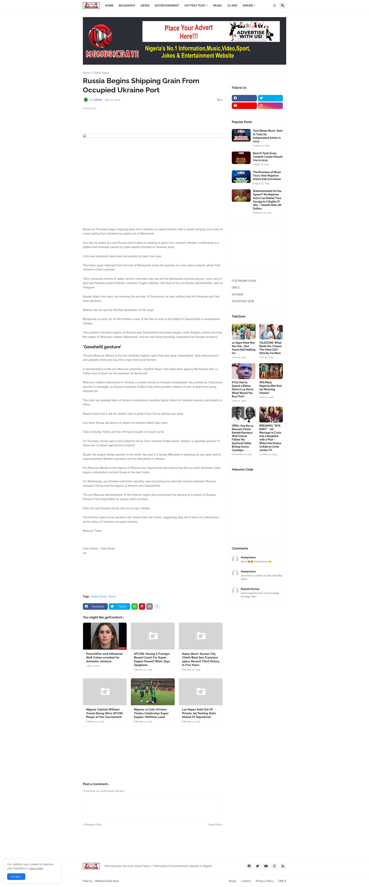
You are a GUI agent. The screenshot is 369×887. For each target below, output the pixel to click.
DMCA (236, 287)
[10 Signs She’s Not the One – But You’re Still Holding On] (243, 331)
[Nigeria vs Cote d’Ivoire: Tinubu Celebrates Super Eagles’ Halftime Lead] (153, 691)
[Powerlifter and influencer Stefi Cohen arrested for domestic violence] (105, 636)
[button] (274, 5)
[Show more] (157, 606)
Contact (246, 881)
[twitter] (270, 98)
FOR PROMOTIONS (244, 280)
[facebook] (244, 98)
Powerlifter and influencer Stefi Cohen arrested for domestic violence (104, 657)
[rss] (283, 866)
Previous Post (93, 824)
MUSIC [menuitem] (217, 5)
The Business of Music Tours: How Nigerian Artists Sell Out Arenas (267, 176)
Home (86, 72)
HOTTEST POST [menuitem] (194, 5)
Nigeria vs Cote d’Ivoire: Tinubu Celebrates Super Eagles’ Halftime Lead (151, 713)
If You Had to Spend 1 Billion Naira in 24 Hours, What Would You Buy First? (243, 389)
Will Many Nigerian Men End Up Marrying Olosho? (270, 388)
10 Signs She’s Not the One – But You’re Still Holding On (243, 348)
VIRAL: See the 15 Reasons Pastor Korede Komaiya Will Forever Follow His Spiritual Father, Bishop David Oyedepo (242, 438)
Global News (101, 72)
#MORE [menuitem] (248, 5)
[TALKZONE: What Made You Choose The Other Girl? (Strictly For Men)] (271, 331)
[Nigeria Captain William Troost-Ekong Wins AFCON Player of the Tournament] (105, 691)
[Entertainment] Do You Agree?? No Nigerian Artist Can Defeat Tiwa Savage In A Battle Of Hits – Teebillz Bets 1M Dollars (267, 199)
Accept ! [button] (16, 876)
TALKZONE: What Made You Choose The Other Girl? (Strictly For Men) (270, 348)
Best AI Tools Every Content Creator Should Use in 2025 (268, 157)
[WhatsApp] (134, 606)
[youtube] (244, 105)
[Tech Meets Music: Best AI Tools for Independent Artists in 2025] (241, 135)
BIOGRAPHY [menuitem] (127, 5)
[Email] (149, 606)
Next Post (215, 824)
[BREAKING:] (271, 414)
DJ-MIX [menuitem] (232, 5)
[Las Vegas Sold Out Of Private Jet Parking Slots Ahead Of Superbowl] (201, 691)
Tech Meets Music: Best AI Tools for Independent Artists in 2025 (268, 136)
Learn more (36, 868)
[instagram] (270, 105)
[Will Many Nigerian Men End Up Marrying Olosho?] (271, 371)
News (112, 596)
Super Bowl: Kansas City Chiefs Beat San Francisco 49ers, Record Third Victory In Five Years (200, 659)
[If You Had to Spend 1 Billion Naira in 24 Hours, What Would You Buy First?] (243, 371)
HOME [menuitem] (109, 5)
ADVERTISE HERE (243, 301)
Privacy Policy (264, 881)
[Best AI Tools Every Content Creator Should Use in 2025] (241, 158)
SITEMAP (237, 294)
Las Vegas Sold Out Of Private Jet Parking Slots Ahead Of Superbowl (199, 713)
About (232, 881)
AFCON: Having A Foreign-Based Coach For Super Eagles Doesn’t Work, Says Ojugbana (152, 659)
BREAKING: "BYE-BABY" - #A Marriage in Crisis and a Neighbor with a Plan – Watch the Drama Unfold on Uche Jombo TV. (270, 438)
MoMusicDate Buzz (107, 881)
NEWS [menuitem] (145, 5)
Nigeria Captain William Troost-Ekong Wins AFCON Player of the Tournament (104, 713)
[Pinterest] (142, 606)
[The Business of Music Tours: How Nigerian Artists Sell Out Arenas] (241, 176)
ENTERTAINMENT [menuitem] (167, 5)
